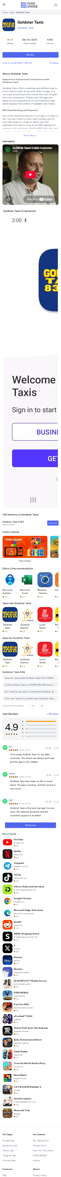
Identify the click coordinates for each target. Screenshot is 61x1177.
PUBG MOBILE (40, 1155)
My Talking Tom (41, 1140)
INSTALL (31, 54)
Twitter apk (8, 1150)
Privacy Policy (40, 1175)
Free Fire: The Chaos (43, 1150)
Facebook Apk (10, 1145)
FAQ (4, 1175)
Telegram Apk (9, 1155)
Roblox (36, 1160)
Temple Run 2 (40, 1145)
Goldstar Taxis (26, 27)
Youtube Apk (9, 1160)
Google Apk (9, 1140)
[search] (55, 5)
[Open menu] (4, 4)
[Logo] (29, 5)
